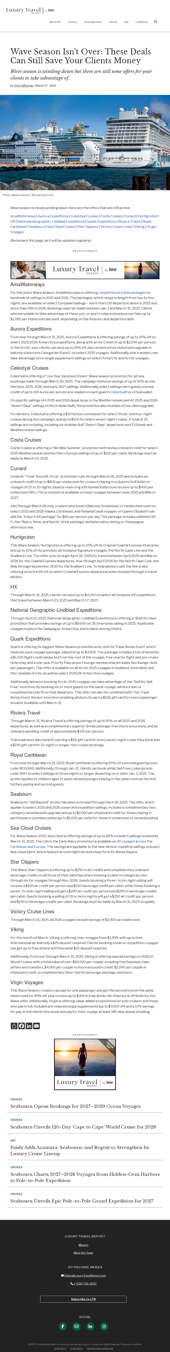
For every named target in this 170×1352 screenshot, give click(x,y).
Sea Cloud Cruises (61, 227)
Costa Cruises (111, 216)
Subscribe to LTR (83, 1299)
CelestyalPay (121, 392)
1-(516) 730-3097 (85, 1283)
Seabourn (37, 227)
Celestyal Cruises (84, 216)
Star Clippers (87, 227)
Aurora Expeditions (53, 216)
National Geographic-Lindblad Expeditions (51, 222)
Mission (83, 1245)
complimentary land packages (122, 293)
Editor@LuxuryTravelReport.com (85, 1275)
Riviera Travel (129, 222)
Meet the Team (83, 1252)
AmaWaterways (23, 216)
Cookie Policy (60, 1348)
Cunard (130, 216)
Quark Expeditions (101, 222)
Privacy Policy (76, 1348)
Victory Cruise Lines (116, 227)
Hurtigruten (148, 216)
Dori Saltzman (24, 85)
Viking (139, 227)
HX (12, 222)
